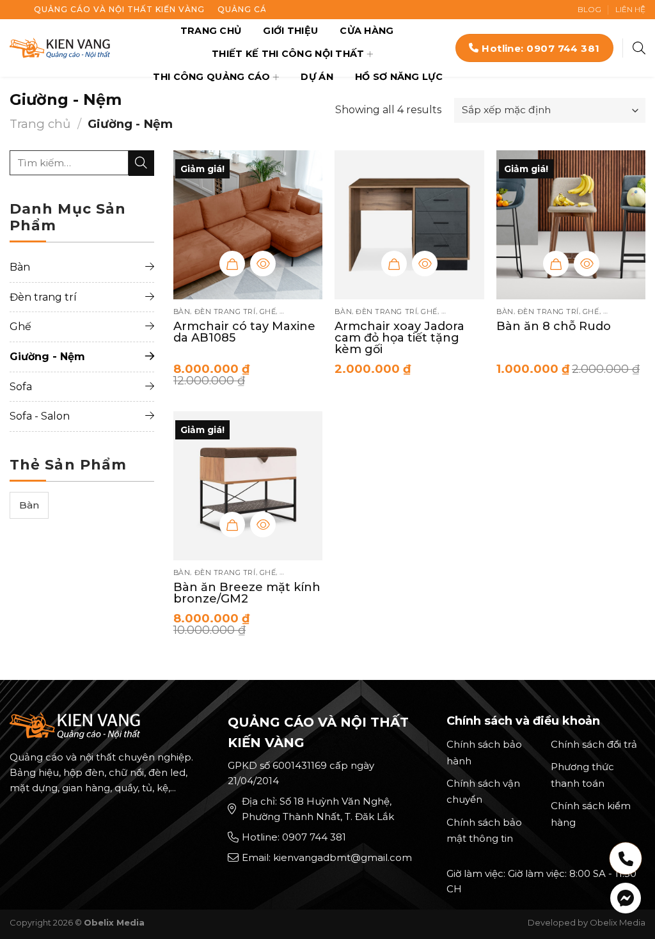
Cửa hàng (366, 30)
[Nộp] (141, 162)
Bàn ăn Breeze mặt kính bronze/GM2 (246, 592)
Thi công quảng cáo (211, 77)
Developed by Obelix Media (586, 922)
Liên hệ (630, 9)
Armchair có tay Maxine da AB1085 (244, 331)
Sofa (21, 387)
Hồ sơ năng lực (399, 77)
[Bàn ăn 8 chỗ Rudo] (570, 224)
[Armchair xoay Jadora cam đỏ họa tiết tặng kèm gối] (409, 224)
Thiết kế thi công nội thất (288, 53)
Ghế (20, 326)
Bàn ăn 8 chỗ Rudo (553, 326)
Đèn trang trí (43, 297)
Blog (589, 9)
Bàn (20, 267)
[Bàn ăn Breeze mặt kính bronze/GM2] (247, 485)
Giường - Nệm (47, 357)
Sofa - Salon (40, 416)
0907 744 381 (314, 837)
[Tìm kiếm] (639, 48)
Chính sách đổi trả (594, 744)
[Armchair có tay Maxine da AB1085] (247, 224)
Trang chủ (211, 30)
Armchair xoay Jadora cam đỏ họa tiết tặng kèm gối (399, 337)
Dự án (317, 77)
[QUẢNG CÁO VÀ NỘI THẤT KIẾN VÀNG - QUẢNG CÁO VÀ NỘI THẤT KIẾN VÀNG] (60, 48)
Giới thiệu (290, 30)
